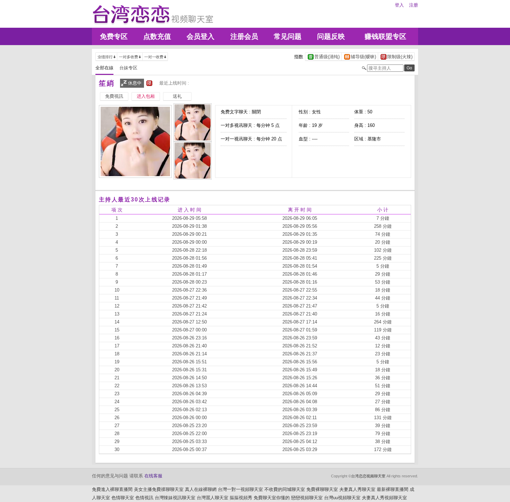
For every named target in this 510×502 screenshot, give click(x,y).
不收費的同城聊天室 (284, 489)
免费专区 (114, 36)
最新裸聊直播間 (392, 489)
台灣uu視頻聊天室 (342, 497)
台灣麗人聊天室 (212, 497)
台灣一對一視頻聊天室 (240, 489)
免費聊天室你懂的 (272, 497)
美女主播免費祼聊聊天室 (159, 489)
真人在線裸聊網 (200, 489)
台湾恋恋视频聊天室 (368, 476)
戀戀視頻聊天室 (307, 497)
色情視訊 (144, 497)
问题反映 (331, 36)
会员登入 (200, 36)
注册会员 (244, 36)
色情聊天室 (122, 497)
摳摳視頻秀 (241, 497)
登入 (399, 5)
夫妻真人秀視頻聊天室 (384, 497)
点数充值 (157, 36)
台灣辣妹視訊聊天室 (175, 497)
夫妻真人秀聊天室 (357, 489)
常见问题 (287, 36)
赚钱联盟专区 (385, 36)
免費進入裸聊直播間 (112, 489)
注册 (413, 5)
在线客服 (153, 475)
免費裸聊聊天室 (322, 489)
